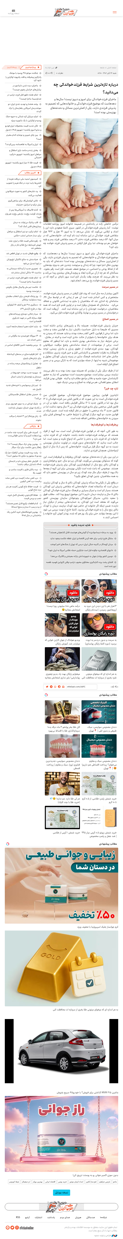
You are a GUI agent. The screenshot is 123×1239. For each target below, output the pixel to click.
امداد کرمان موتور (76, 1181)
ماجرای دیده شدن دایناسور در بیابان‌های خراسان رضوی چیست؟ (27, 87)
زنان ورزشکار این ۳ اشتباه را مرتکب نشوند (25, 418)
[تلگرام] (8, 1228)
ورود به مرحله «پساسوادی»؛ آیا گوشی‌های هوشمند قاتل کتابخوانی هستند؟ (81, 532)
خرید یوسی (62, 1181)
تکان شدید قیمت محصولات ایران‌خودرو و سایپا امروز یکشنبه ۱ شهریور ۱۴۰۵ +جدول (23, 128)
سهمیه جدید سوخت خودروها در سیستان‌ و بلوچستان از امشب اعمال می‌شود (26, 376)
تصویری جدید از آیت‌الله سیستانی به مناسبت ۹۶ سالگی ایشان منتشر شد (24, 270)
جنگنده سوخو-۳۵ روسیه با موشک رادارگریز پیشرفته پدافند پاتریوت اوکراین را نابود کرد (23, 76)
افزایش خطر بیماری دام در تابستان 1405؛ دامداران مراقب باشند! (24, 462)
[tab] (32, 67)
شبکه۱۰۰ (103, 1217)
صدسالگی (90, 1217)
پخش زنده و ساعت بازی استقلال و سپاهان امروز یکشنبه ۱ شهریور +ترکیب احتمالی (25, 154)
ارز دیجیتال (26, 1181)
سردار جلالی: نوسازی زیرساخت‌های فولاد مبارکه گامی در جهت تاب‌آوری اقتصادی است (25, 317)
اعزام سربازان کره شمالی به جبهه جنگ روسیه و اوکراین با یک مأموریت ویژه (23, 118)
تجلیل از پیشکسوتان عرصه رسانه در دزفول (24, 365)
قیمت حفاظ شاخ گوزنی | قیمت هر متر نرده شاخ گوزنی (23, 488)
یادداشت (51, 1217)
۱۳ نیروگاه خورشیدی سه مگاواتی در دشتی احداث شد (25, 338)
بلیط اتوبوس (14, 1181)
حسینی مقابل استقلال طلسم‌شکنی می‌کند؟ (24, 396)
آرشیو (27, 1217)
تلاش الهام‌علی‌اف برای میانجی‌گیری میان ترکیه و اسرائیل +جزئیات (24, 202)
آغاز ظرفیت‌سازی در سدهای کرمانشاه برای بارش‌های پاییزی (24, 356)
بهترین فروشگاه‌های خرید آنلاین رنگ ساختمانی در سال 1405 (24, 513)
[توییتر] (12, 1228)
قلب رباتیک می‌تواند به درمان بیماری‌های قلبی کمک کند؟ (27, 224)
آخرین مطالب (30, 172)
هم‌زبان (78, 1217)
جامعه (102, 67)
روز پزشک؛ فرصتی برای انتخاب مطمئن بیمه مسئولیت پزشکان (23, 297)
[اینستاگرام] (17, 1228)
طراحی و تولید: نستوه (102, 1235)
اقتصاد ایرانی (50, 1181)
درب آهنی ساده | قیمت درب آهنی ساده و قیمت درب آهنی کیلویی (23, 479)
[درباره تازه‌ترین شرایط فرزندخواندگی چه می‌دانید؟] (80, 143)
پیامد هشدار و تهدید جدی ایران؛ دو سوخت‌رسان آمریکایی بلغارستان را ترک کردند (24, 107)
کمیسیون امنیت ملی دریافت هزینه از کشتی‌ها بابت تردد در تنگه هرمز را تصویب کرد (23, 182)
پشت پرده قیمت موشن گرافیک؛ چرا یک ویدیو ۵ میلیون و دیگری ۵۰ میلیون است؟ (23, 454)
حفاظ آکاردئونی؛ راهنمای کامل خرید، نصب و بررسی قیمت (24, 496)
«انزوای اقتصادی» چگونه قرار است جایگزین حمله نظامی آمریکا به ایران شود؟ (80, 550)
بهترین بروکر (37, 1181)
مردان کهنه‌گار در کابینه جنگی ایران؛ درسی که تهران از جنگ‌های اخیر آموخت (81, 544)
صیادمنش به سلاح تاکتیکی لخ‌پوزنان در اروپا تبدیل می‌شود (24, 261)
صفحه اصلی (111, 67)
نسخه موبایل (61, 1193)
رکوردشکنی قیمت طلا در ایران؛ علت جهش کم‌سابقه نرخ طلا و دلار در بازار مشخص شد (25, 244)
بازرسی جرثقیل (104, 1181)
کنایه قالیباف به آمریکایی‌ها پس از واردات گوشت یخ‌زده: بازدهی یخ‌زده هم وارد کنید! (23, 213)
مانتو (115, 1181)
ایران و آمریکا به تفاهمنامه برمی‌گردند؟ (21, 144)
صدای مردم (65, 1217)
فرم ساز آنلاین (91, 1181)
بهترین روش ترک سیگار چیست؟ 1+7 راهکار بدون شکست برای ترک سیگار (24, 445)
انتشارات (38, 1217)
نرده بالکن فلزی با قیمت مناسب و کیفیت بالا (25, 471)
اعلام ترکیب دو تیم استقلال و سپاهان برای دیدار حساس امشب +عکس (24, 233)
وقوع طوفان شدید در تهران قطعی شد (22, 253)
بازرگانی (33, 426)
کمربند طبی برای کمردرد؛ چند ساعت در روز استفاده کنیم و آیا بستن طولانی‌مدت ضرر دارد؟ (23, 436)
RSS (18, 1217)
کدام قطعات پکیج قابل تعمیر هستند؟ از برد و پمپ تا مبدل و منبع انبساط (23, 505)
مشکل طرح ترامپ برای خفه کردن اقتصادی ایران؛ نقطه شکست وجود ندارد (81, 538)
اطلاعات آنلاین (65, 12)
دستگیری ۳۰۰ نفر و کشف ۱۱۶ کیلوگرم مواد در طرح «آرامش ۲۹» (24, 307)
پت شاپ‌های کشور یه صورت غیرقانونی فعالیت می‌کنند (23, 193)
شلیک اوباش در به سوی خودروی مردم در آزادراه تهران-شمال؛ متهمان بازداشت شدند (23, 407)
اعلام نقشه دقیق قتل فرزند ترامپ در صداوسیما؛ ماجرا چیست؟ (24, 97)
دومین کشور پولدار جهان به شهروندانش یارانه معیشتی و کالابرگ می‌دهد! (82, 556)
